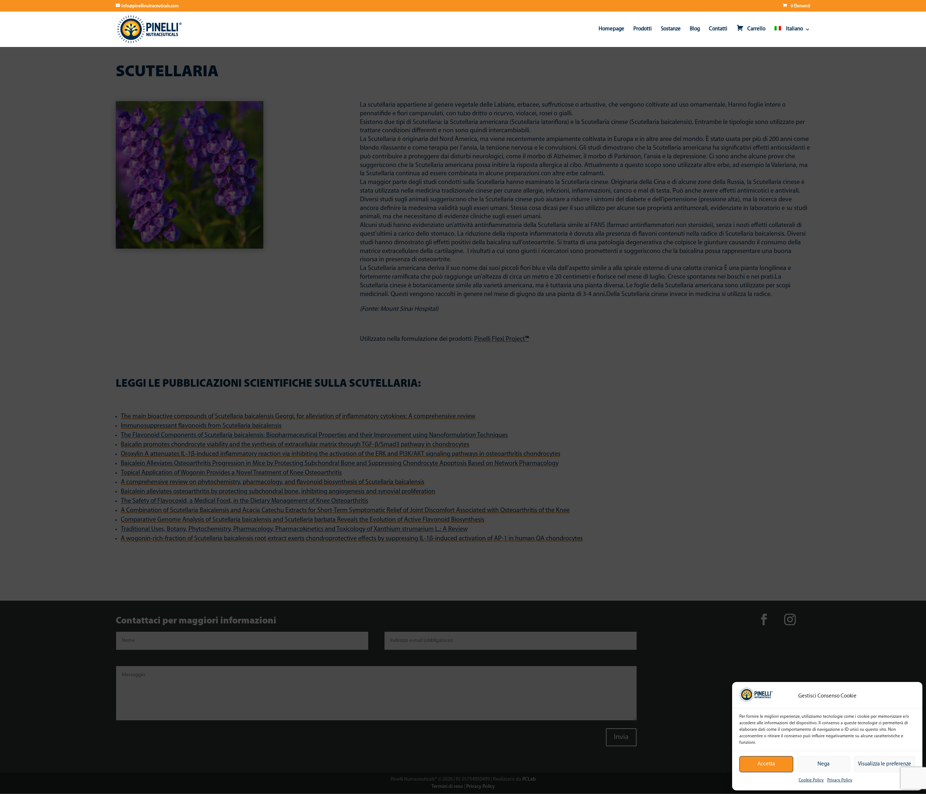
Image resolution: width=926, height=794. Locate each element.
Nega (823, 764)
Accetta (766, 764)
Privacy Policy (839, 780)
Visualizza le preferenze (884, 764)
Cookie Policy (811, 780)
